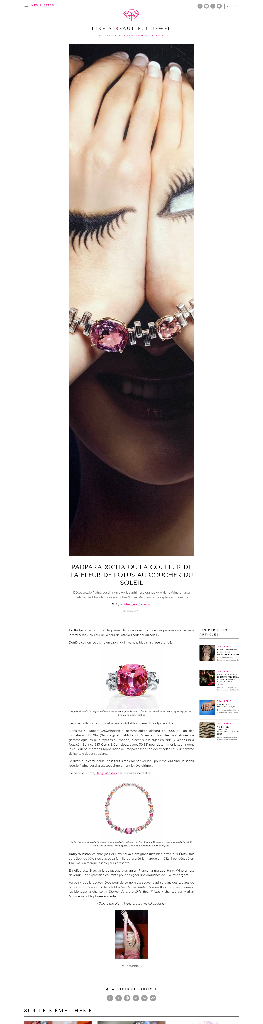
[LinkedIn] (136, 998)
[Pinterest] (127, 998)
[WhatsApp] (144, 998)
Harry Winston (106, 773)
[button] (42, 5)
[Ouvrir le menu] (27, 5)
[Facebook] (110, 998)
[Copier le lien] (153, 998)
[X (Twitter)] (118, 998)
